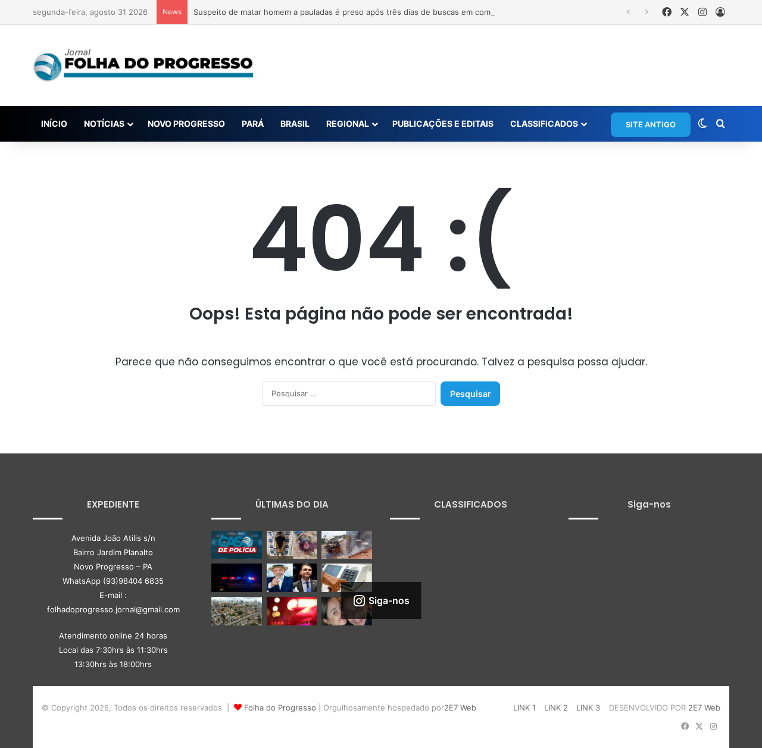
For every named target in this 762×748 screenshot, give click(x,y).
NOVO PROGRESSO (186, 123)
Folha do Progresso (280, 707)
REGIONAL (347, 123)
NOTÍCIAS (104, 123)
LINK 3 (588, 707)
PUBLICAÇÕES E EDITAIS (443, 123)
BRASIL (295, 123)
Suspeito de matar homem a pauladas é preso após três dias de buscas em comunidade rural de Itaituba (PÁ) (396, 12)
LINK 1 (524, 707)
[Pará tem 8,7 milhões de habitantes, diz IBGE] (236, 611)
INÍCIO (54, 123)
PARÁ (253, 123)
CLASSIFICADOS (544, 123)
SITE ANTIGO (651, 124)
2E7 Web (460, 707)
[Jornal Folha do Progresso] (143, 65)
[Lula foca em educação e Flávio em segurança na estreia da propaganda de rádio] (292, 578)
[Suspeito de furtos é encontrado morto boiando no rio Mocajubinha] (292, 611)
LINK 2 (556, 707)
